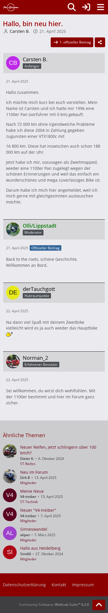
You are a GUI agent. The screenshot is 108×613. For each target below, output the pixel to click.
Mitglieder (28, 482)
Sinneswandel (33, 529)
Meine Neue (32, 491)
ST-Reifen (27, 463)
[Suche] (71, 7)
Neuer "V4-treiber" (38, 510)
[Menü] (100, 7)
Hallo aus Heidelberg (40, 548)
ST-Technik (29, 501)
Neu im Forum (34, 472)
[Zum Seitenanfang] (98, 605)
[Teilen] (100, 42)
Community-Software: (54, 604)
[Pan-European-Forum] (11, 7)
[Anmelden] (86, 7)
